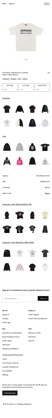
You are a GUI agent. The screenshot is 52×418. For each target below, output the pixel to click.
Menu (4, 4)
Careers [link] (5, 318)
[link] (7, 109)
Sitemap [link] (5, 375)
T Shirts (25, 79)
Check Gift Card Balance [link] (37, 318)
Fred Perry (5, 79)
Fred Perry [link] (6, 98)
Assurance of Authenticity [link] (12, 333)
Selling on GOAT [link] (34, 333)
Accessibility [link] (7, 371)
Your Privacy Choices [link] (10, 363)
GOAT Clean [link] (7, 341)
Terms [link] (4, 359)
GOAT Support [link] (33, 315)
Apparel (13, 79)
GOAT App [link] (6, 322)
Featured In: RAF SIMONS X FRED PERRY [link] (18, 243)
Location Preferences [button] (10, 367)
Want (47, 4)
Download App (9, 393)
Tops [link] (4, 136)
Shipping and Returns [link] (10, 349)
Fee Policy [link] (32, 337)
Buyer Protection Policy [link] (11, 337)
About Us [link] (5, 315)
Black (47, 193)
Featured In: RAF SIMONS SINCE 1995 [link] (16, 204)
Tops (19, 79)
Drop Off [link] (31, 341)
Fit (49, 73)
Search (11, 4)
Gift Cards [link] (6, 345)
